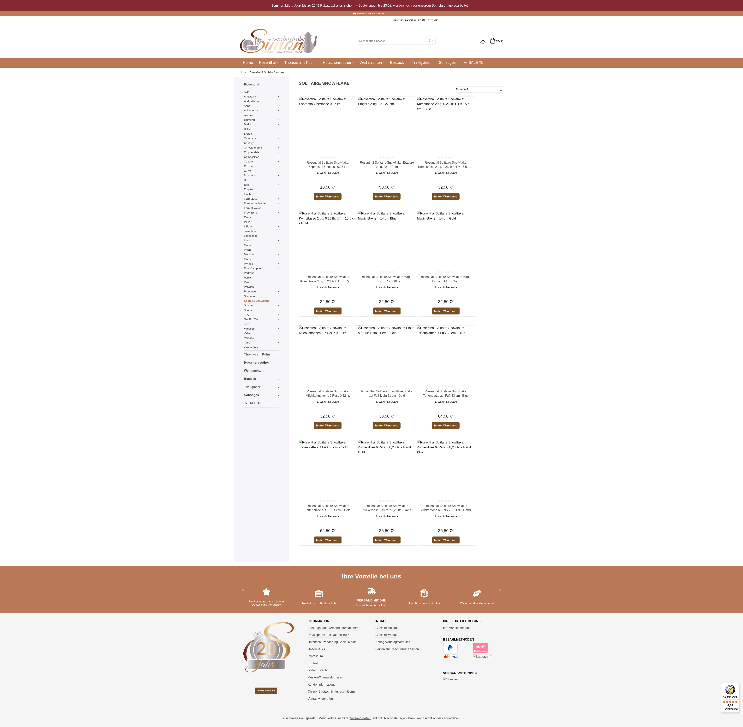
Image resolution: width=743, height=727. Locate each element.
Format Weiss (252, 207)
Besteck (250, 378)
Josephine (250, 231)
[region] (371, 5)
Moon (247, 259)
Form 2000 (251, 198)
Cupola (248, 166)
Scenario (249, 296)
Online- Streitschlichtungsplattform (331, 691)
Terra (247, 323)
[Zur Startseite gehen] (278, 41)
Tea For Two (251, 319)
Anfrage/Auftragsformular (392, 642)
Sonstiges (251, 395)
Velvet (247, 333)
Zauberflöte (251, 347)
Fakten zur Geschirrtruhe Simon (397, 649)
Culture (248, 161)
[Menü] (736, 685)
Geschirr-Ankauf (386, 628)
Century (249, 142)
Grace (248, 217)
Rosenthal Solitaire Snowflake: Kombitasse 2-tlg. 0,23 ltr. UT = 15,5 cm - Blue (445, 165)
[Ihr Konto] (483, 41)
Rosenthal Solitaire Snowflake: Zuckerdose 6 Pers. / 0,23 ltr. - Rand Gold (386, 508)
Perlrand (249, 272)
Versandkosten (360, 718)
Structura (249, 305)
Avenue (248, 115)
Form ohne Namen (255, 203)
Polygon (249, 286)
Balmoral (249, 119)
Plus (246, 282)
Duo (246, 180)
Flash (247, 194)
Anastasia (250, 96)
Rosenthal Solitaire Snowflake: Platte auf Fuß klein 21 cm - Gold (386, 393)
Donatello (250, 175)
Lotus (247, 240)
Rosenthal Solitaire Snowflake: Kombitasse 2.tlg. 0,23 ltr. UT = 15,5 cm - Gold (327, 279)
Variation (249, 328)
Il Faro (248, 226)
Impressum (315, 656)
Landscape (251, 235)
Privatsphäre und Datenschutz (328, 634)
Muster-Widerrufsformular (325, 677)
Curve (247, 170)
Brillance (249, 129)
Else (246, 184)
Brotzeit (248, 133)
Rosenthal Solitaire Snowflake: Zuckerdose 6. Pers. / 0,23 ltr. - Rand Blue (446, 508)
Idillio (247, 221)
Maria (247, 245)
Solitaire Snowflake (256, 300)
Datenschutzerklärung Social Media (332, 642)
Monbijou (249, 254)
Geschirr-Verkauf (386, 634)
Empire (248, 189)
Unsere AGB (316, 649)
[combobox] (392, 41)
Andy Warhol (251, 101)
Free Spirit (250, 212)
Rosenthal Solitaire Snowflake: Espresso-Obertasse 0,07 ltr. (328, 164)
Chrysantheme (253, 147)
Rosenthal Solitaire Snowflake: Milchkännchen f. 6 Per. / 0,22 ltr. (328, 393)
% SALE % (251, 403)
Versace (249, 337)
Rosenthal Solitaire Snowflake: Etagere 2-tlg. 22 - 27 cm (387, 164)
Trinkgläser (252, 387)
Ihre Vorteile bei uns (456, 628)
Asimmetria (251, 110)
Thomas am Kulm (257, 354)
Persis (248, 277)
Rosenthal (251, 84)
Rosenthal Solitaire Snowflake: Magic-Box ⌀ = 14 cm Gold (446, 279)
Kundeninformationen (322, 684)
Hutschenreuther (256, 362)
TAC (246, 314)
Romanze (250, 291)
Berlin (247, 124)
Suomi (248, 310)
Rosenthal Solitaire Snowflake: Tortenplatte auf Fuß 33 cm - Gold (328, 508)
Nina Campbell (253, 268)
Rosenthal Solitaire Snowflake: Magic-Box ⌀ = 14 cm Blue (387, 279)
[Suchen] (431, 41)
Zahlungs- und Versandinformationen (333, 628)
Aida (246, 91)
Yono (247, 342)
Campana (250, 138)
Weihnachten (253, 370)
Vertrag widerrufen (266, 691)
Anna (247, 105)
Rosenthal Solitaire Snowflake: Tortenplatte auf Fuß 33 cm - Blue (446, 393)
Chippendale (251, 152)
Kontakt (313, 663)
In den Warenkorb (327, 196)
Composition (251, 156)
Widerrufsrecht (318, 670)
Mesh (247, 249)
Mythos (248, 263)
